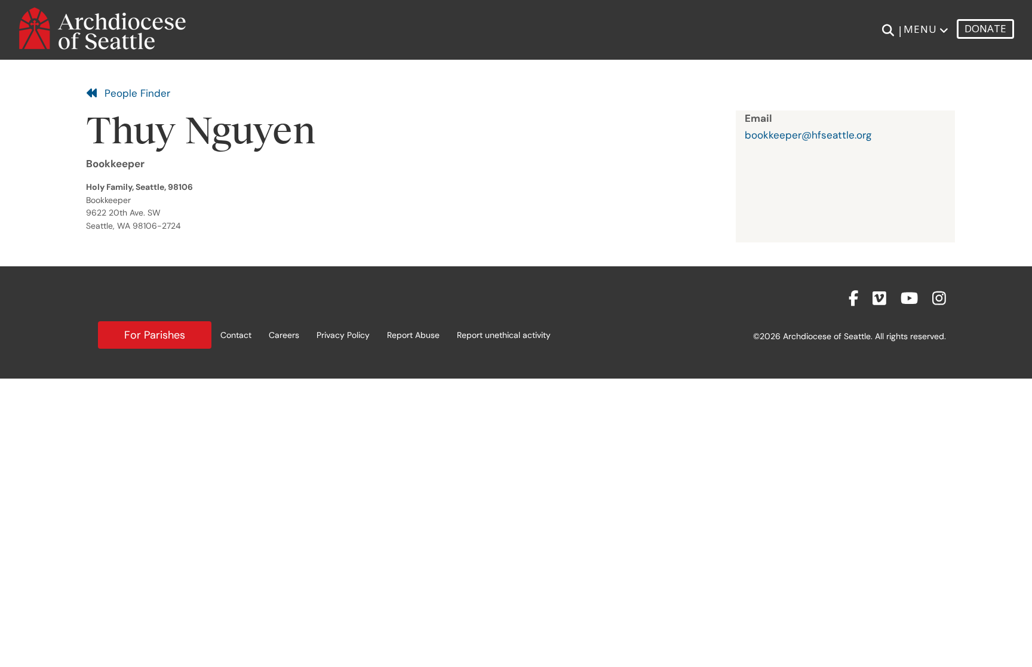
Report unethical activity (504, 335)
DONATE (985, 28)
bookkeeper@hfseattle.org (808, 135)
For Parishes (154, 335)
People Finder (134, 93)
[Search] (887, 30)
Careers (284, 335)
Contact (235, 335)
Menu (920, 29)
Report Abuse (413, 335)
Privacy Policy (343, 335)
